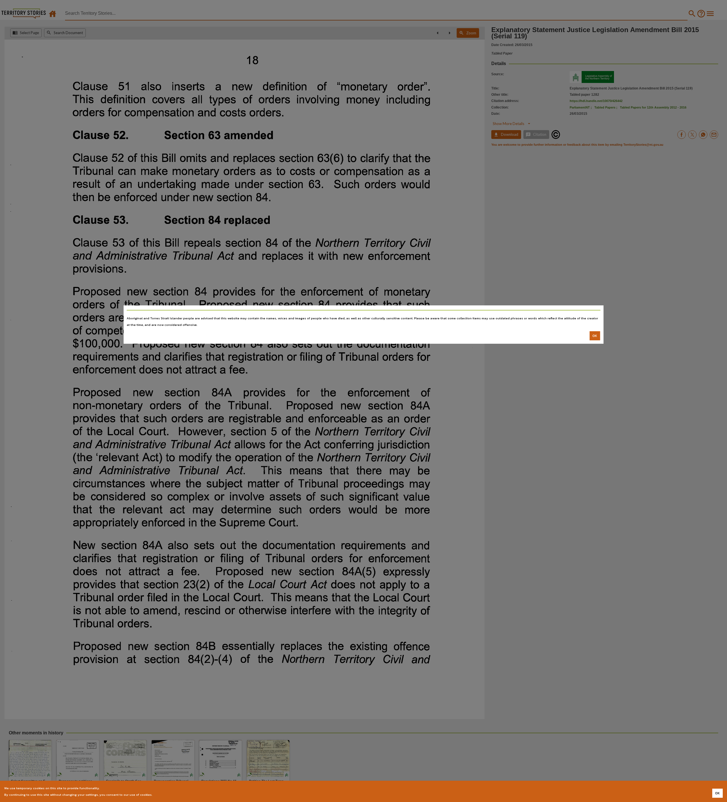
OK (594, 335)
